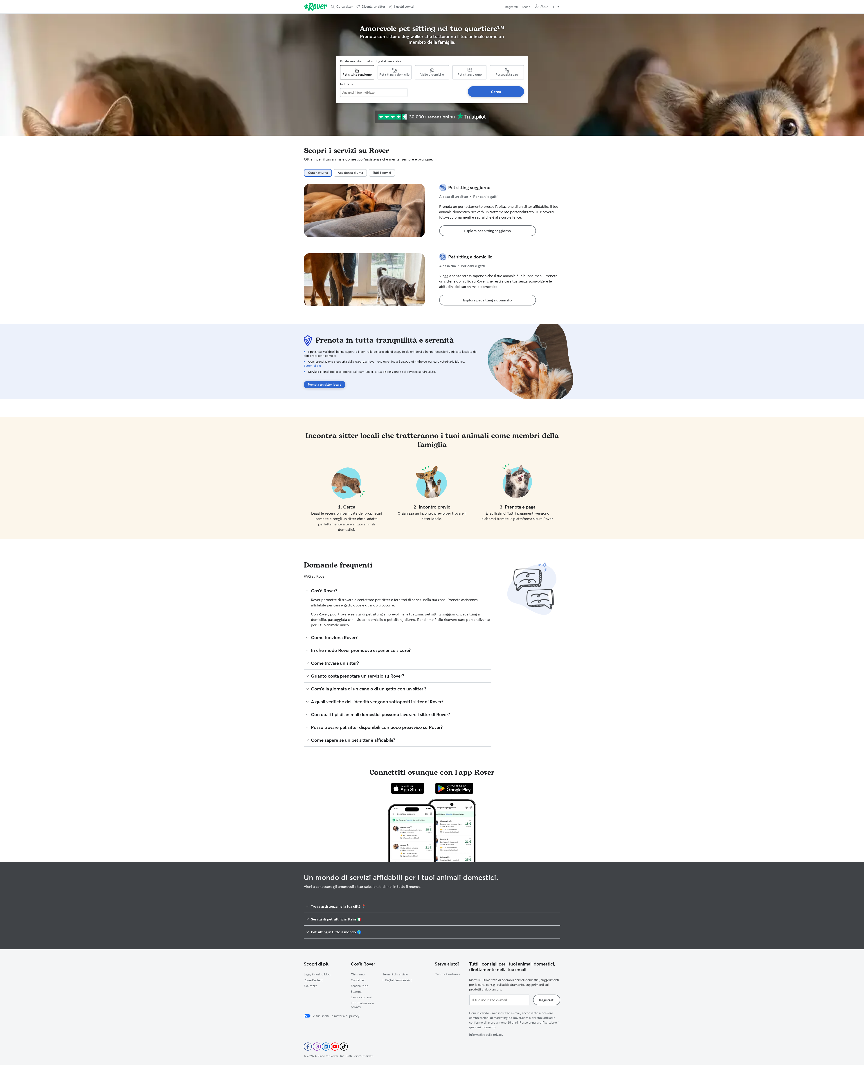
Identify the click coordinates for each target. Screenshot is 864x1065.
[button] (401, 7)
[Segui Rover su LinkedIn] (326, 1046)
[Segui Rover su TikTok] (344, 1046)
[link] (487, 230)
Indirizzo (346, 84)
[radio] (318, 173)
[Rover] (315, 7)
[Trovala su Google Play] (454, 788)
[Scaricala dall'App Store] (408, 788)
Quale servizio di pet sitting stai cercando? (370, 61)
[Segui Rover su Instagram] (317, 1046)
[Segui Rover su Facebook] (308, 1046)
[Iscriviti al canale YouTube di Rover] (335, 1046)
